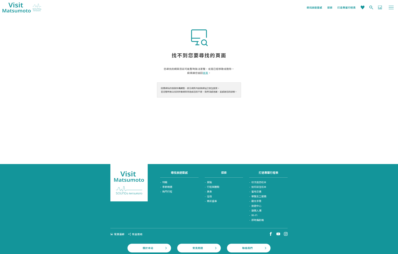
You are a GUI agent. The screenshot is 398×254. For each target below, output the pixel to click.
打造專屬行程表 (346, 7)
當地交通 (256, 191)
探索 (330, 7)
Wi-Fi (254, 215)
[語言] (380, 7)
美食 (209, 191)
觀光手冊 (256, 201)
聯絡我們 (247, 248)
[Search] (371, 7)
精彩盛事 (212, 201)
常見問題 (197, 248)
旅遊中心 (256, 206)
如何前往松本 (258, 187)
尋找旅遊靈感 (314, 7)
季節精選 (167, 187)
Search (371, 7)
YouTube (278, 234)
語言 (380, 7)
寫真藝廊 (119, 234)
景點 (209, 182)
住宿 (209, 196)
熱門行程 (167, 191)
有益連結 (137, 234)
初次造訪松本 (258, 182)
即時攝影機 (257, 220)
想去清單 (362, 7)
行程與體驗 (213, 187)
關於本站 (148, 248)
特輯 (164, 182)
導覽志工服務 (258, 196)
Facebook (271, 234)
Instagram (286, 234)
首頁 (205, 73)
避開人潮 (256, 210)
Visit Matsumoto (21, 7)
